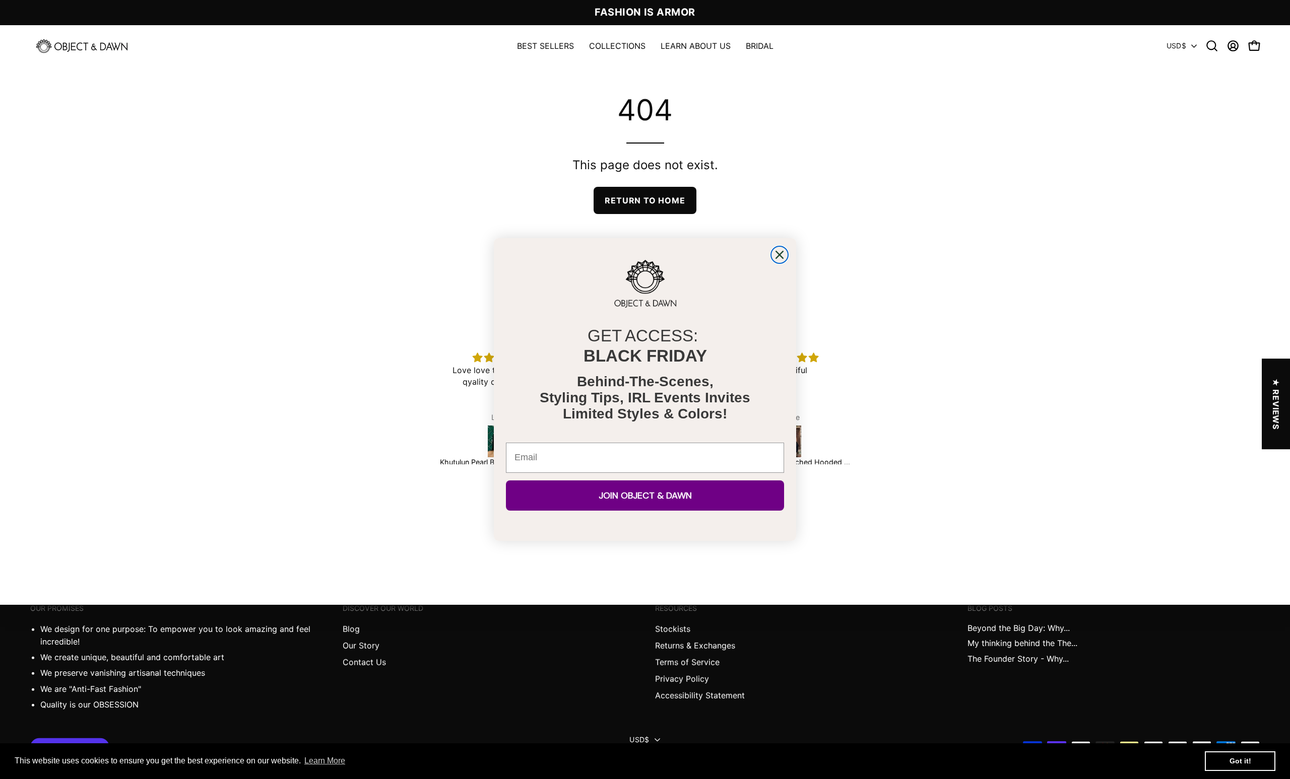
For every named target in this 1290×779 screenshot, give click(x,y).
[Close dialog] (779, 254)
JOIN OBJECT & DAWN (645, 495)
